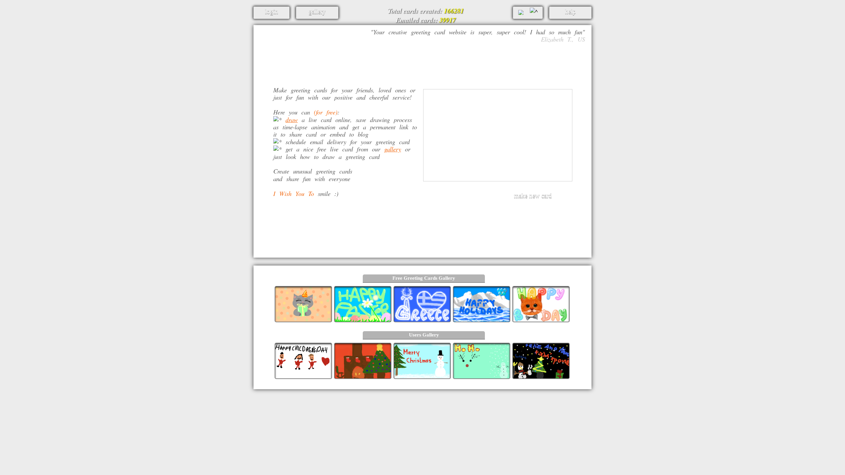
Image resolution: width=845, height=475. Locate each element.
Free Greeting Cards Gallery (423, 278)
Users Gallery (424, 334)
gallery (392, 149)
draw (292, 119)
